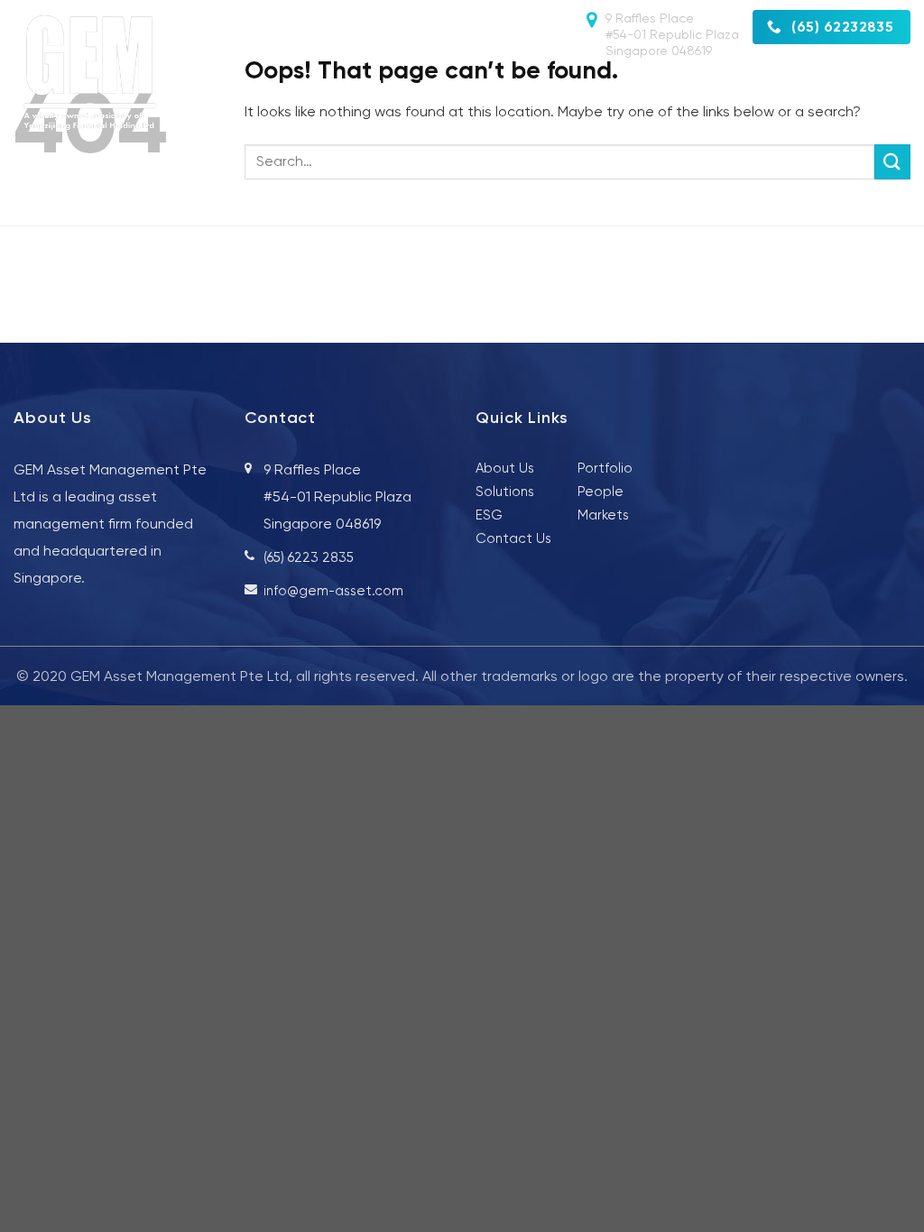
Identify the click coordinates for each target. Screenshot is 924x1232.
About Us (403, 85)
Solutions (596, 85)
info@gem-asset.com (333, 591)
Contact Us (867, 120)
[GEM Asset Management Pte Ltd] (91, 73)
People (499, 85)
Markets (696, 85)
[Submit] (892, 161)
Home (312, 85)
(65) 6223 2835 (308, 557)
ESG (877, 85)
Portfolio (794, 85)
